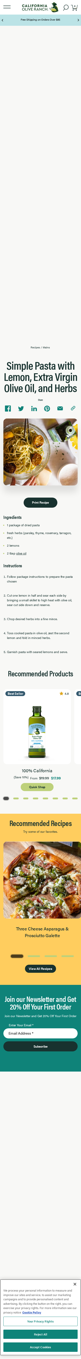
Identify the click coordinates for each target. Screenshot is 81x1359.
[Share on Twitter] (20, 408)
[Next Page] (78, 20)
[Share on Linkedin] (33, 408)
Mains (46, 347)
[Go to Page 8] (75, 798)
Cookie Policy (31, 1312)
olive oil (21, 553)
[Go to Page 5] (45, 798)
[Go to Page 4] (35, 798)
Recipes (35, 347)
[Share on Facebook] (7, 408)
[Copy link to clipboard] (73, 408)
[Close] (75, 1284)
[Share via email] (60, 408)
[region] (40, 1317)
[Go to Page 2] (16, 798)
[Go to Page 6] (55, 798)
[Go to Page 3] (26, 798)
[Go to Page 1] (6, 798)
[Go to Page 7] (65, 798)
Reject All (40, 1334)
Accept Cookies (40, 1347)
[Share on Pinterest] (47, 408)
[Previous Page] (3, 20)
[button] (7, 7)
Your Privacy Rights (40, 1321)
